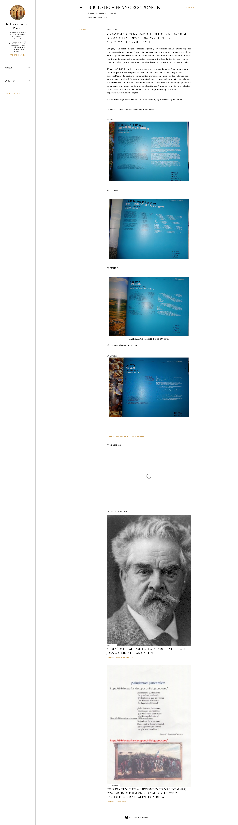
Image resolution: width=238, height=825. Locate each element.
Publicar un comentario (124, 657)
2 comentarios (121, 802)
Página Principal (98, 17)
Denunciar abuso (13, 93)
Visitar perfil (17, 55)
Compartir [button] (83, 29)
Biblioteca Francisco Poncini (125, 7)
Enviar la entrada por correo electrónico (130, 436)
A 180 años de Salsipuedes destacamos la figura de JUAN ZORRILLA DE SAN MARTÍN (146, 651)
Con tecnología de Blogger (138, 817)
